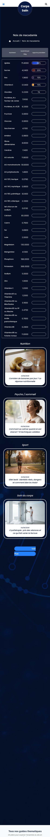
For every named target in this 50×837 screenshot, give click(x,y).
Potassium (8, 266)
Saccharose (9, 128)
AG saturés (9, 157)
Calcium (7, 215)
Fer (5, 230)
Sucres (7, 70)
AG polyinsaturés (11, 172)
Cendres (8, 150)
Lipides (7, 63)
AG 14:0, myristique (12, 186)
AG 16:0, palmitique (12, 194)
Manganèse (9, 252)
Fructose (8, 114)
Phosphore (8, 259)
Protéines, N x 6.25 (11, 106)
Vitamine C (8, 288)
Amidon (7, 135)
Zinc (6, 281)
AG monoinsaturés (12, 165)
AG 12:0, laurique (11, 179)
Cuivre (7, 223)
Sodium (7, 273)
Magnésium (9, 244)
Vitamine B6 (9, 327)
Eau (5, 77)
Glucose (7, 121)
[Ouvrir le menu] (3, 4)
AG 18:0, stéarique (11, 201)
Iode (6, 237)
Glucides (8, 92)
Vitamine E (8, 85)
